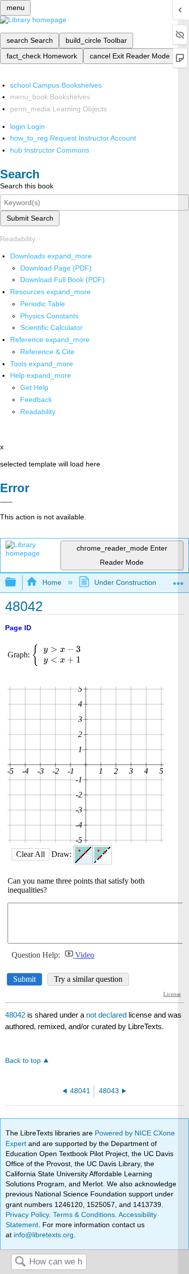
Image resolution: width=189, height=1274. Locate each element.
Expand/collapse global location (178, 579)
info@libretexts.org (43, 1235)
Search (20, 1262)
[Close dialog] (6, 502)
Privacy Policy (27, 1215)
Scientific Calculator (51, 327)
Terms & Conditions (84, 1215)
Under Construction (125, 582)
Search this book (26, 186)
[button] (36, 399)
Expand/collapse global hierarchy (17, 582)
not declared (107, 1015)
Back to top (23, 1060)
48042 (15, 1015)
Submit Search (30, 218)
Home (51, 582)
